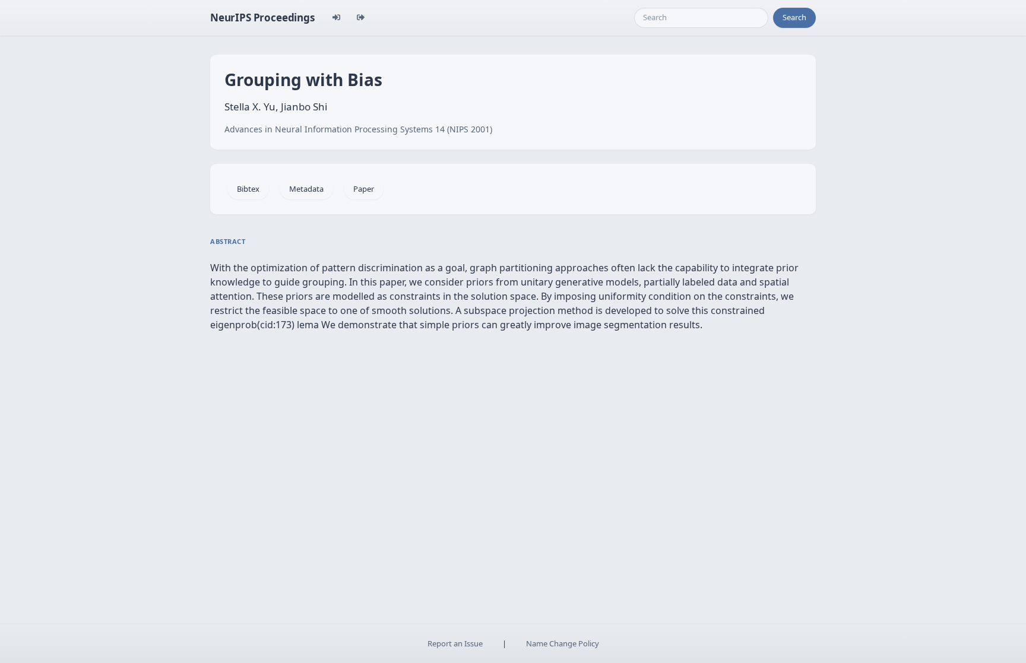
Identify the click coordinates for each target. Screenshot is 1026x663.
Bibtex (248, 188)
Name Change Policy (562, 643)
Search (794, 17)
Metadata (306, 188)
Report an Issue (455, 643)
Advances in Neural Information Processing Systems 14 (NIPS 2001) (358, 129)
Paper (363, 188)
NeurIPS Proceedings (262, 17)
